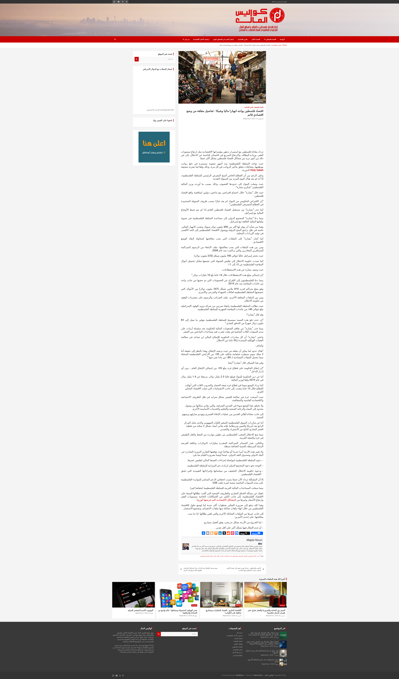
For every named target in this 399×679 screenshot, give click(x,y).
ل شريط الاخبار (237, 652)
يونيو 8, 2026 (274, 664)
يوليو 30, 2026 (274, 637)
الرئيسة (282, 39)
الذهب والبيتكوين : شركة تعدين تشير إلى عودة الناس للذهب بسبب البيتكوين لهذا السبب (244, 569)
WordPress (240, 675)
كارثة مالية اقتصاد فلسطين (208, 556)
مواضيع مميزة (237, 655)
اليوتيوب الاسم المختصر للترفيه (140, 610)
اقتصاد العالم (256, 39)
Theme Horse (258, 675)
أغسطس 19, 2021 (257, 119)
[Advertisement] (222, 135)
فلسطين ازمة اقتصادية (230, 556)
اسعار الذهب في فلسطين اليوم (223, 39)
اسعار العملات (237, 641)
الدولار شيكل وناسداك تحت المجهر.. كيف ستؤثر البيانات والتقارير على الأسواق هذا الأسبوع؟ (262, 643)
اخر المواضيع (279, 628)
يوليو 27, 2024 (149, 613)
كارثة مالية (220, 556)
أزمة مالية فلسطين (254, 556)
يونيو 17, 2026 (274, 655)
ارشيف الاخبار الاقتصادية (201, 39)
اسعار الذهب (238, 638)
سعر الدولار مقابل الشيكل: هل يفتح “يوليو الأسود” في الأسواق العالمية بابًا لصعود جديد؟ (263, 634)
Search (137, 59)
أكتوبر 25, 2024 (236, 615)
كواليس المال (269, 675)
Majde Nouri (247, 119)
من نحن (187, 39)
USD (172, 110)
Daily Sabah (256, 170)
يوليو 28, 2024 (193, 615)
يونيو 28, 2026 (274, 646)
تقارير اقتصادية (243, 39)
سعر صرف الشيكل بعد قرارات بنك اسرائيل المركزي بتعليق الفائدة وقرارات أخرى (200, 569)
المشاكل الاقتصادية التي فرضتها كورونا (216, 499)
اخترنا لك (282, 605)
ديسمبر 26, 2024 (280, 615)
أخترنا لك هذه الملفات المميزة (272, 579)
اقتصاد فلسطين (271, 39)
